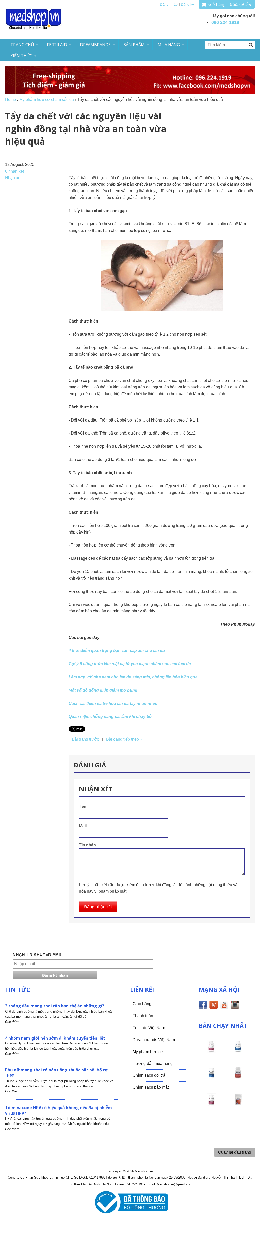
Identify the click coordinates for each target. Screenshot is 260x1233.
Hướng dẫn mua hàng (153, 1063)
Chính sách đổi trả (149, 1075)
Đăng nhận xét (98, 906)
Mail (83, 826)
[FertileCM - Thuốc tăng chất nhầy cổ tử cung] (211, 1104)
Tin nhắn (87, 845)
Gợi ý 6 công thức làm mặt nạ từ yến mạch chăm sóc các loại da (130, 664)
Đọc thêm (12, 1022)
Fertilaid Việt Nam (149, 1028)
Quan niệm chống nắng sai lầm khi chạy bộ (110, 716)
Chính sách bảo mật (151, 1087)
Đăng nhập (169, 4)
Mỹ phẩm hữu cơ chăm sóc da (46, 99)
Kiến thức (21, 56)
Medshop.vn (144, 1171)
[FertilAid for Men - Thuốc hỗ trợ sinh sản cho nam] (211, 1077)
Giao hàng (142, 1004)
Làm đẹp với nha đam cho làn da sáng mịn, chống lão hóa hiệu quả (133, 677)
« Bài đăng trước (84, 739)
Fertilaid (57, 44)
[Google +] (213, 1006)
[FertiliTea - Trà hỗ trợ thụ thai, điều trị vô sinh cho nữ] (238, 1104)
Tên (82, 806)
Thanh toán (143, 1016)
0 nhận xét (14, 171)
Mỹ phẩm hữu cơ (148, 1051)
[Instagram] (235, 1006)
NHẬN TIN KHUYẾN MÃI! (37, 954)
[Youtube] (224, 1006)
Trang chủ (22, 44)
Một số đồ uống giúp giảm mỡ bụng (103, 690)
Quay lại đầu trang (234, 1152)
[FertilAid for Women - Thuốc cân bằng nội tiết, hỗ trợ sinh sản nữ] (238, 1077)
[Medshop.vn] (33, 19)
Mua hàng (169, 44)
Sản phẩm (134, 44)
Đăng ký (187, 4)
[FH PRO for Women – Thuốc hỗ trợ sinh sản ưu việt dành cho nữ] (211, 1050)
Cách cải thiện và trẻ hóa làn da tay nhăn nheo (113, 703)
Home (10, 99)
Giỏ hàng (229, 4)
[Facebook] (203, 1006)
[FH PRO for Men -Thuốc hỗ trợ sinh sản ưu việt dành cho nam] (238, 1050)
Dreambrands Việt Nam (154, 1040)
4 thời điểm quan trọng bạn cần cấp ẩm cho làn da (117, 650)
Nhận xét (13, 178)
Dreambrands (95, 44)
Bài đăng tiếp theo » (124, 739)
